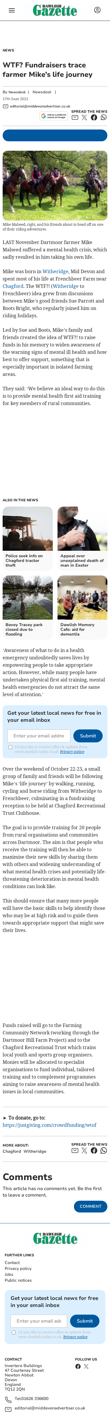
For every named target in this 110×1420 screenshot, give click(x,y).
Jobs (9, 1274)
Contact (12, 1262)
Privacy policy (18, 1268)
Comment (90, 1206)
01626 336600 (34, 1398)
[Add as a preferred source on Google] (53, 116)
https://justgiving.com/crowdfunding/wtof (49, 1125)
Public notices (18, 1280)
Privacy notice (72, 751)
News (8, 50)
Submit (88, 736)
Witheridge (55, 271)
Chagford (13, 286)
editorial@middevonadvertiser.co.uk (50, 1408)
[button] (12, 10)
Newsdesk (17, 92)
